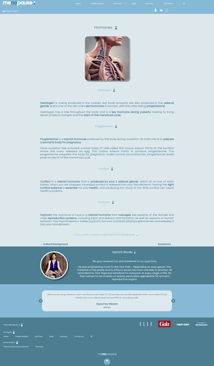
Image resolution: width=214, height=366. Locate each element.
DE (9, 11)
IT (12, 11)
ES (15, 11)
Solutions (117, 3)
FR (6, 11)
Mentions (39, 347)
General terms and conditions (16, 347)
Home (78, 3)
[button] (173, 301)
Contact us (168, 3)
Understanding (97, 3)
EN (3, 11)
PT (17, 11)
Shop (134, 3)
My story (149, 3)
